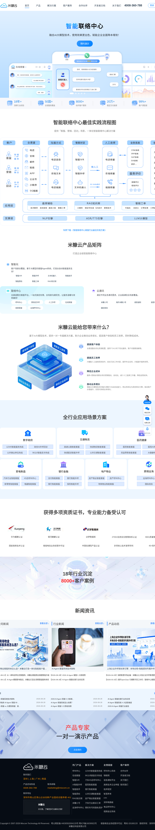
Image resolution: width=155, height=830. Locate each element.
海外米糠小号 (121, 302)
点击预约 (77, 815)
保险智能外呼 (73, 484)
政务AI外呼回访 (41, 447)
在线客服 (68, 302)
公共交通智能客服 (97, 453)
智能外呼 (35, 276)
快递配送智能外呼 (72, 453)
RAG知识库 (52, 281)
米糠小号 (104, 302)
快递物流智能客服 (97, 447)
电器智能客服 (30, 484)
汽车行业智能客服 (11, 478)
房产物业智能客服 (96, 478)
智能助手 (68, 276)
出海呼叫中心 (35, 308)
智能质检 (19, 281)
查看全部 (44, 688)
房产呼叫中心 (115, 478)
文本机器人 (52, 276)
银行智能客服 (54, 484)
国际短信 (104, 308)
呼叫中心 (18, 302)
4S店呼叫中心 (30, 478)
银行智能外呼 (73, 478)
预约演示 (8, 66)
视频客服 (18, 308)
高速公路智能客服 (72, 447)
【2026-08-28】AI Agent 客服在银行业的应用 (67, 744)
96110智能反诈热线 (40, 453)
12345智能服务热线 (14, 447)
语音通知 (137, 302)
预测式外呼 (35, 302)
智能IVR (19, 276)
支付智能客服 (54, 478)
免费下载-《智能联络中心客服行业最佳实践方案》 (84, 230)
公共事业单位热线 (15, 453)
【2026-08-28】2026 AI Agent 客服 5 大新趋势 (68, 740)
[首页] (9, 5)
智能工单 (35, 281)
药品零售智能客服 (128, 453)
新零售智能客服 (11, 484)
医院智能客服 (129, 447)
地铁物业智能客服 (106, 484)
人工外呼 (52, 302)
